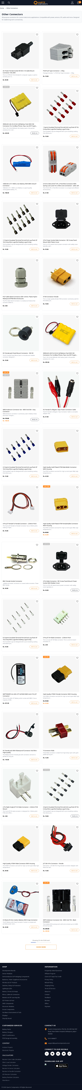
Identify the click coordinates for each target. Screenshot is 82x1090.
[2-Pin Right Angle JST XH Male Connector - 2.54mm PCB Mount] (21, 787)
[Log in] (72, 2)
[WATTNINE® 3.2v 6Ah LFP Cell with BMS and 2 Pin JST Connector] (21, 674)
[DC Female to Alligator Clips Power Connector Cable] (61, 389)
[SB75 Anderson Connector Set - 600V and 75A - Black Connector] (61, 900)
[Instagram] (52, 1054)
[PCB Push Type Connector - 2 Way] (61, 51)
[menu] (3, 2)
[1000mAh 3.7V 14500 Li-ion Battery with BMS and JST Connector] (21, 163)
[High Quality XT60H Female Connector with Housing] (61, 674)
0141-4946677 (52, 1038)
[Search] (9, 2)
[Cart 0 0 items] (78, 2)
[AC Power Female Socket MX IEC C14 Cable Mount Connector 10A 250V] (21, 51)
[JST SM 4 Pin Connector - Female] (61, 843)
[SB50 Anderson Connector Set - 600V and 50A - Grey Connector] (21, 389)
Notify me (34, 133)
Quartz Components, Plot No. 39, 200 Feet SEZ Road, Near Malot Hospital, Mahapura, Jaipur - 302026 (62, 1031)
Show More (41, 947)
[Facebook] (47, 1054)
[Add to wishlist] (37, 34)
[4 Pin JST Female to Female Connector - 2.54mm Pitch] (21, 503)
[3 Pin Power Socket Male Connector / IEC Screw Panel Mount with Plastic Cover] (61, 220)
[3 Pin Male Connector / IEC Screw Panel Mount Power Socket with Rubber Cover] (61, 561)
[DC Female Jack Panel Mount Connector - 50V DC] (21, 333)
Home (2, 8)
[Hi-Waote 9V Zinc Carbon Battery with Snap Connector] (21, 900)
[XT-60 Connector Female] (61, 276)
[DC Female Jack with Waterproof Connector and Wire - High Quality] (21, 730)
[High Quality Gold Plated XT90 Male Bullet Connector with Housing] (61, 447)
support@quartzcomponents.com (59, 1043)
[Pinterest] (58, 1054)
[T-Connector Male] (61, 730)
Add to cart (34, 80)
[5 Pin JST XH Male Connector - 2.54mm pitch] (61, 617)
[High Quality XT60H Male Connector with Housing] (21, 843)
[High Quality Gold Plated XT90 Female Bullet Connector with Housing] (61, 503)
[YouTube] (64, 1054)
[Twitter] (69, 1054)
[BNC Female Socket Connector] (21, 561)
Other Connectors (12, 8)
